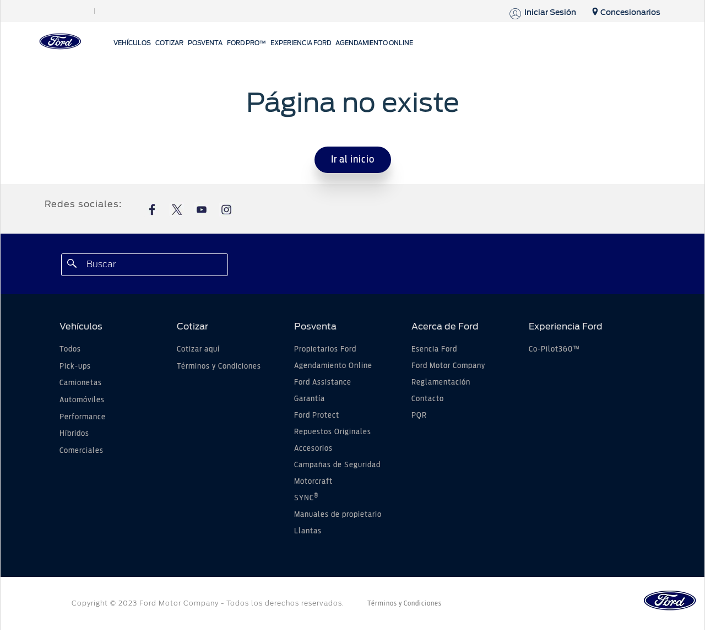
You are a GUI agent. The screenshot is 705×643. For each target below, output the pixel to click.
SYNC (306, 498)
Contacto (427, 399)
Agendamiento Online (333, 366)
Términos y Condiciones (219, 366)
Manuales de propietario (338, 514)
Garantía (309, 399)
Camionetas (80, 383)
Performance (82, 417)
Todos (70, 349)
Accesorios (313, 448)
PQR (419, 415)
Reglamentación (440, 382)
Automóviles (82, 400)
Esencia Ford (434, 349)
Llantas (308, 531)
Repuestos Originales (332, 432)
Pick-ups (75, 366)
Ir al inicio (353, 160)
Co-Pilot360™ (554, 349)
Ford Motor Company (448, 366)
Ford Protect (316, 415)
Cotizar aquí (198, 349)
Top (610, 591)
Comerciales (81, 451)
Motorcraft (313, 481)
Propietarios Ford (325, 349)
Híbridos (74, 433)
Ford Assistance (322, 382)
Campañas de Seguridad (337, 465)
